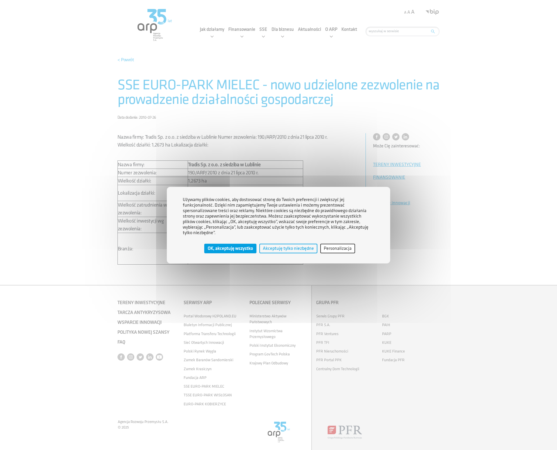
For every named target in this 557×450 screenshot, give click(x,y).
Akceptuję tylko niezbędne (288, 248)
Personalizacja (338, 248)
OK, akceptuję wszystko (230, 248)
